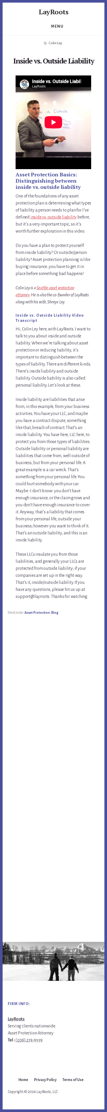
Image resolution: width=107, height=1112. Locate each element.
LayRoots (53, 11)
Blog (54, 613)
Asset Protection (37, 613)
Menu (57, 26)
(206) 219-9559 (28, 1040)
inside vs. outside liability (53, 217)
